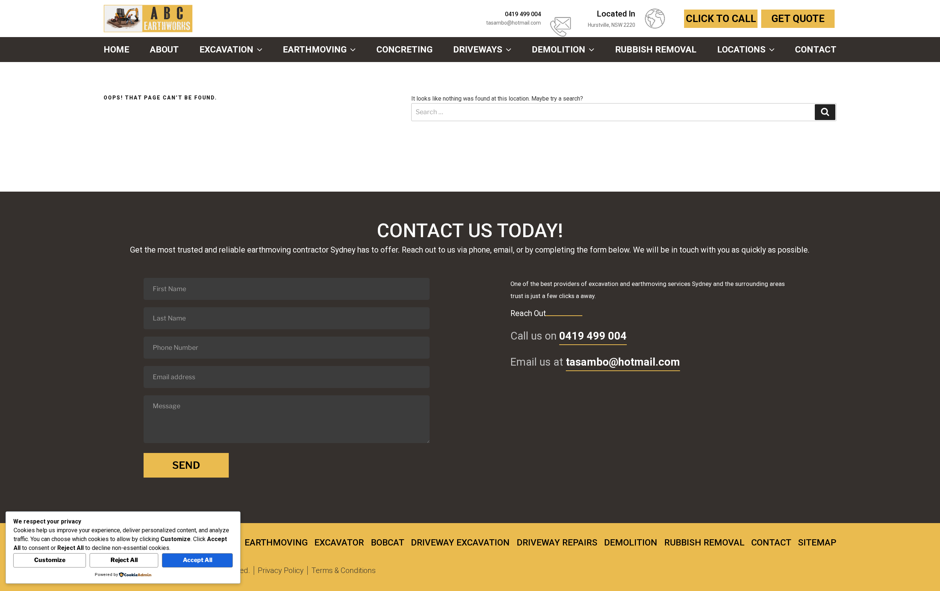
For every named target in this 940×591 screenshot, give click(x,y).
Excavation (226, 49)
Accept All (197, 559)
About (164, 49)
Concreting (404, 49)
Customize (49, 559)
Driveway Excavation (460, 542)
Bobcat (387, 542)
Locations (741, 49)
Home (116, 49)
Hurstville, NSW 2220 (611, 25)
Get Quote (798, 19)
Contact (815, 49)
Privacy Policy (281, 570)
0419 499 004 (593, 336)
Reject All (124, 559)
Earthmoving (315, 49)
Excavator (339, 542)
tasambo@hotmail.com (513, 23)
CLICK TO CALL (721, 19)
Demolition (558, 49)
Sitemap (817, 542)
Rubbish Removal (656, 49)
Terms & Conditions (343, 570)
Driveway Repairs (557, 542)
